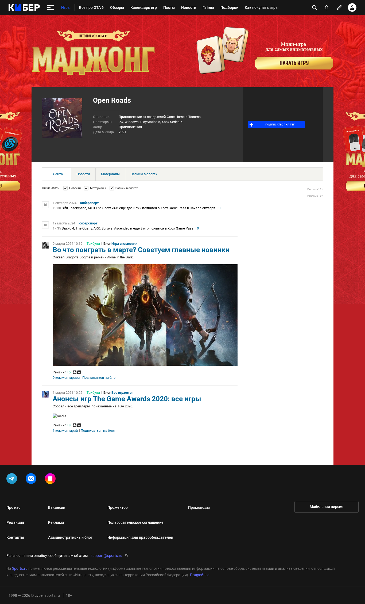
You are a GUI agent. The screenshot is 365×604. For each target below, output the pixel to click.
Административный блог (70, 537)
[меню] (50, 7)
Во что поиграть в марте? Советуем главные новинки (141, 250)
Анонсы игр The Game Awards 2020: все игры (127, 399)
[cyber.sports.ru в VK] (32, 479)
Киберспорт (89, 203)
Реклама (56, 522)
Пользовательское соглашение (135, 522)
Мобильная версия (326, 506)
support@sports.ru (106, 555)
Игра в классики (124, 244)
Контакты (15, 537)
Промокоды (199, 507)
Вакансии (56, 507)
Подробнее (199, 575)
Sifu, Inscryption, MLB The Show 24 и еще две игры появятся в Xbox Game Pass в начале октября (138, 208)
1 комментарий (65, 430)
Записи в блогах (144, 174)
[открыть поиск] (314, 7)
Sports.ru (20, 568)
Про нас (13, 507)
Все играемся (122, 393)
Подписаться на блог (99, 377)
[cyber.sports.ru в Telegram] (12, 479)
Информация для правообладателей (140, 537)
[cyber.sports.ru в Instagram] (51, 479)
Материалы (110, 174)
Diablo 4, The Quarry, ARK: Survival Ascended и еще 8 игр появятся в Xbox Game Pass (127, 228)
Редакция (15, 522)
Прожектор (117, 507)
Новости (83, 174)
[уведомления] (326, 7)
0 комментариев (66, 377)
